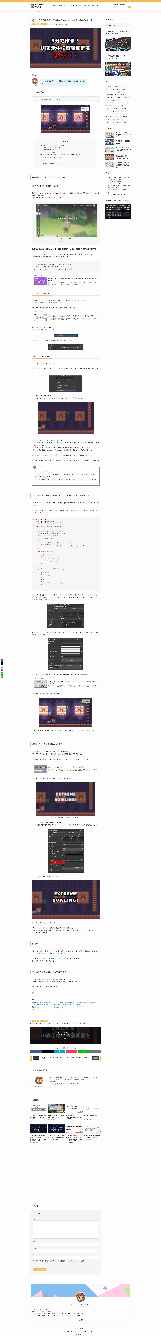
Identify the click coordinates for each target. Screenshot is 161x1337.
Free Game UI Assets (55, 979)
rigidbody (120, 92)
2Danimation (109, 86)
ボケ (54, 1023)
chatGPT (112, 89)
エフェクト (119, 103)
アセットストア (116, 100)
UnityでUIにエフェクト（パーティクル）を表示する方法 (66, 767)
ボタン (124, 114)
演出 (114, 122)
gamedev (35, 1023)
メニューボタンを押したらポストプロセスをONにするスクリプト (60, 155)
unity (44, 1023)
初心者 (79, 1023)
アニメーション (110, 103)
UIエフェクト (44, 24)
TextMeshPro (109, 97)
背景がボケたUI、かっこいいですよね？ (52, 145)
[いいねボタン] (33, 75)
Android (126, 86)
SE (118, 94)
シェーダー (109, 106)
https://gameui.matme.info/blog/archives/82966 (49, 242)
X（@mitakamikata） (57, 958)
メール (35, 1248)
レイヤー (118, 117)
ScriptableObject (111, 94)
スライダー (116, 108)
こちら (65, 460)
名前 (35, 1241)
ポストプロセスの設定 (49, 150)
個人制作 (73, 1023)
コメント (36, 1219)
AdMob (117, 86)
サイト (35, 1254)
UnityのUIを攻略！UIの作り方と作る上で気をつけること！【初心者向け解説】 (64, 1004)
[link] (51, 1087)
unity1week (126, 97)
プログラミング (117, 114)
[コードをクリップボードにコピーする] (97, 520)
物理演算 (119, 122)
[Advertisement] (65, 1175)
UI (37, 24)
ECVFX (123, 89)
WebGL (108, 100)
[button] (36, 1051)
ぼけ (58, 1023)
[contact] (130, 1)
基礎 (118, 119)
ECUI (118, 89)
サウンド (126, 103)
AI (121, 86)
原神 (84, 1023)
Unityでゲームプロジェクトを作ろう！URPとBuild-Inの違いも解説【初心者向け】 (72, 279)
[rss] (127, 1)
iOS (114, 92)
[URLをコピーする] (95, 1051)
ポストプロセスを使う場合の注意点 (51, 157)
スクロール (109, 108)
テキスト (124, 108)
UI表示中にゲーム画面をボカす (51, 147)
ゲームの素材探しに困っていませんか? (52, 163)
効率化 (113, 119)
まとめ (42, 160)
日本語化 (108, 122)
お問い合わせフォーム (89, 1332)
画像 (125, 122)
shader (123, 94)
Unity (34, 24)
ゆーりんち (39, 1087)
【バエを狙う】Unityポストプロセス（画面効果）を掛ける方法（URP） (71, 316)
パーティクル (119, 111)
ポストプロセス (65, 1023)
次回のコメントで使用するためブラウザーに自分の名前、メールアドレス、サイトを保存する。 (61, 1261)
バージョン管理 (110, 111)
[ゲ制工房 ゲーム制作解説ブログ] (38, 5)
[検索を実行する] (129, 7)
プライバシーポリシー (76, 1332)
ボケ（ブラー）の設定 (49, 152)
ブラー (49, 1023)
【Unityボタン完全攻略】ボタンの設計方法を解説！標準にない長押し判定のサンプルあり (72, 682)
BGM (107, 89)
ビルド (126, 111)
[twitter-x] (125, 1)
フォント (108, 114)
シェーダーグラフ (118, 106)
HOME (67, 1332)
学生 (122, 119)
